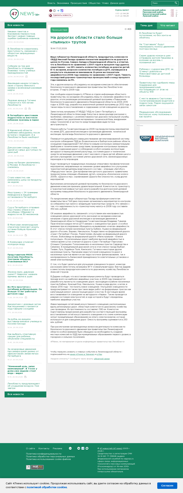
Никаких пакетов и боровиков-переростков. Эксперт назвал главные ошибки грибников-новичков (23, 37)
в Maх (99, 354)
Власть (51, 3)
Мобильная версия (50, 10)
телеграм (58, 10)
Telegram (82, 448)
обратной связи (102, 359)
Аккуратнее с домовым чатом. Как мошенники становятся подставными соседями (24, 308)
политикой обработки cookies (47, 487)
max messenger (61, 10)
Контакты (43, 449)
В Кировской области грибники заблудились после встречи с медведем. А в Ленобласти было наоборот (24, 135)
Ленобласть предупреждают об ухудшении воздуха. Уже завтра (24, 388)
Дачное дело (117, 3)
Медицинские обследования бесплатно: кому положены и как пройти (155, 114)
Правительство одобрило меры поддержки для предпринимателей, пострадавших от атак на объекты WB (157, 87)
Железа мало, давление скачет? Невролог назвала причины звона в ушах (22, 276)
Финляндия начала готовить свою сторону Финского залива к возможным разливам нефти (25, 88)
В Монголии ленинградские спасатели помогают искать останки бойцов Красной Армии (23, 230)
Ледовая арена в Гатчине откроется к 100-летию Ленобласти (22, 105)
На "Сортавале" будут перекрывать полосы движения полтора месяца (156, 46)
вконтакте (54, 10)
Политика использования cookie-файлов (48, 459)
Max (87, 448)
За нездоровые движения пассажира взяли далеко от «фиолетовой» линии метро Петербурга (23, 354)
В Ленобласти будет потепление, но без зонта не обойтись (155, 35)
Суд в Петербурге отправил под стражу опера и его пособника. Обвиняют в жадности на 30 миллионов (23, 213)
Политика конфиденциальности (43, 454)
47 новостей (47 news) (111, 448)
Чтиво (105, 3)
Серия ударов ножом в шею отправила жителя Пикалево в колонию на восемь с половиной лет (156, 59)
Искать (176, 3)
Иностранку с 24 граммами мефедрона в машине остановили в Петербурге (23, 197)
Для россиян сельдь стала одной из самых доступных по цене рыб (24, 152)
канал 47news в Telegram (82, 354)
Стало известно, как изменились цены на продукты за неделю (24, 182)
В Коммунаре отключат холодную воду (21, 245)
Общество (94, 3)
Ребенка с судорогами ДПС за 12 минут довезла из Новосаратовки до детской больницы (156, 72)
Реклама (57, 449)
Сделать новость (62, 15)
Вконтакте (78, 448)
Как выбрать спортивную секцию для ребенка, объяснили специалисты (22, 338)
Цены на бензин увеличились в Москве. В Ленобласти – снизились (24, 167)
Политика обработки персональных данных (50, 456)
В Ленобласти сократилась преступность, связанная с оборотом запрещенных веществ (23, 54)
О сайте (30, 449)
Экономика (63, 3)
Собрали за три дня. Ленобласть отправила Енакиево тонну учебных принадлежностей (21, 71)
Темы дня (146, 26)
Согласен (167, 485)
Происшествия (78, 3)
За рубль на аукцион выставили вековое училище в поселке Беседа (25, 323)
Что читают (167, 26)
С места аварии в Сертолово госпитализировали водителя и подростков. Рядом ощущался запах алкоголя (156, 102)
